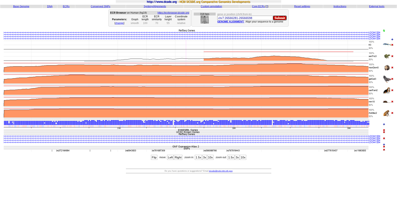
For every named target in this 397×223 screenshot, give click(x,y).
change (119, 23)
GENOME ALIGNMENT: (230, 21)
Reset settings (302, 6)
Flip (154, 157)
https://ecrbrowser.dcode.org (173, 12)
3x (204, 157)
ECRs (66, 6)
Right (178, 157)
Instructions (340, 6)
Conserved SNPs (100, 6)
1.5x (198, 157)
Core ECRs (258, 6)
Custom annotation (211, 6)
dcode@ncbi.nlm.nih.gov (221, 171)
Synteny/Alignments (155, 6)
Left (170, 157)
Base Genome (21, 6)
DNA (50, 6)
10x (210, 157)
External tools (376, 6)
